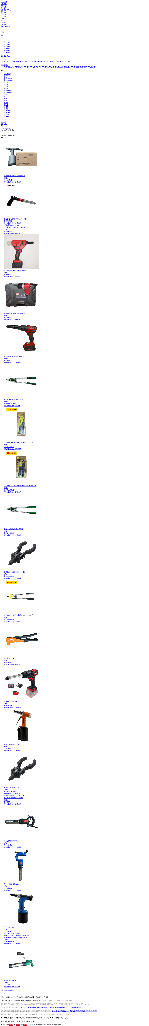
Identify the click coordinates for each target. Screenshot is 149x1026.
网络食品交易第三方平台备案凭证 (11, 1007)
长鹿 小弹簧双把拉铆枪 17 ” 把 (13, 529)
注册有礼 (8, 10)
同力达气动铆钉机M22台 (11, 884)
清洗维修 (7, 52)
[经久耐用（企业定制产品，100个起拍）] (21, 978)
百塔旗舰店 (7, 662)
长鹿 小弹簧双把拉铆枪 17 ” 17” (13, 399)
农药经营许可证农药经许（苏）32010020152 (83, 1011)
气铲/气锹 (38, 67)
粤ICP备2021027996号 (65, 1000)
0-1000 (3, 128)
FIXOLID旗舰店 (9, 941)
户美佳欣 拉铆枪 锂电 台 (11, 701)
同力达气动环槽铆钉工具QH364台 (14, 176)
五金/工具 (7, 56)
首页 (2, 56)
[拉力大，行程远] (21, 268)
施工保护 (67, 61)
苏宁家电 (7, 44)
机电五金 (30, 61)
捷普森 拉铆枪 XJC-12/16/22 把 (13, 798)
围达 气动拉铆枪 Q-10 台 (11, 744)
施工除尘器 (59, 67)
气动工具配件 (75, 67)
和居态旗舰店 (8, 221)
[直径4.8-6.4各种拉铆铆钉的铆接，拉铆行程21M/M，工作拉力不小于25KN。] (21, 174)
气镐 (5, 67)
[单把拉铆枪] (21, 440)
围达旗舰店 (7, 748)
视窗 (63, 61)
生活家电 (7, 50)
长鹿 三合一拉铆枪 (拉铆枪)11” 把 (14, 572)
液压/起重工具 (45, 61)
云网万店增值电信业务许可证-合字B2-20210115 (15, 1004)
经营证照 (25, 1007)
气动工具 (3, 59)
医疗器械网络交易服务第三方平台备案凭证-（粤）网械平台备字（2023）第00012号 (26, 1011)
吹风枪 (21, 67)
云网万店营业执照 (63, 1011)
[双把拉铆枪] (21, 613)
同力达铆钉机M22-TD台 (11, 841)
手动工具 (13, 61)
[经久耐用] (21, 354)
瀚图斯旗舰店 (8, 231)
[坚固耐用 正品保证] (21, 527)
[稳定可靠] (21, 656)
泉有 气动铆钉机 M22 (10, 980)
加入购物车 (17, 182)
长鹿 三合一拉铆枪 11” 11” (12, 787)
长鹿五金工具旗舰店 (10, 404)
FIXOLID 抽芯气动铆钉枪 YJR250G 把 (15, 937)
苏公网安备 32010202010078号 (49, 1000)
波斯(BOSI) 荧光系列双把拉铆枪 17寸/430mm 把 (18, 615)
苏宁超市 (7, 42)
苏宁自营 (7, 360)
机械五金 (53, 61)
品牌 (2, 70)
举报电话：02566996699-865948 (71, 1007)
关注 (12, 182)
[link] (2, 130)
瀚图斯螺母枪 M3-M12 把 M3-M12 (14, 313)
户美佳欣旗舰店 (9, 705)
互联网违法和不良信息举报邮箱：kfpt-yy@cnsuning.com (45, 1007)
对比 (7, 182)
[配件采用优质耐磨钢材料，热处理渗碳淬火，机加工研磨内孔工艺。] (21, 839)
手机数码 (7, 46)
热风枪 (12, 67)
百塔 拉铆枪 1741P (9, 658)
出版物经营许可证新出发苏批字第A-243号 (43, 1004)
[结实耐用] (14, 796)
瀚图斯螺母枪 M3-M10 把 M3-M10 (14, 227)
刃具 (34, 61)
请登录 (3, 10)
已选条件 (3, 120)
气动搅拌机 (66, 67)
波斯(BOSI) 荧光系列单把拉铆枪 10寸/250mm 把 (18, 442)
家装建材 (7, 48)
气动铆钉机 (4, 65)
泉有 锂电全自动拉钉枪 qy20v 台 (14, 356)
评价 (6, 178)
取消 (4, 122)
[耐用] (21, 742)
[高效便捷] (21, 699)
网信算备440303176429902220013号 (59, 1014)
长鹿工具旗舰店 (9, 533)
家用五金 (7, 61)
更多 (2, 124)
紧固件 (39, 61)
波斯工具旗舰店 (9, 447)
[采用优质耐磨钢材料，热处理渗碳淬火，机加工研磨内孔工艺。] (21, 882)
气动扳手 (32, 67)
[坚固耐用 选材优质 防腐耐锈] (21, 785)
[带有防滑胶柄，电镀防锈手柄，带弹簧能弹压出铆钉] (21, 397)
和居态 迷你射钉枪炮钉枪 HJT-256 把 (15, 219)
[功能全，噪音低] (21, 311)
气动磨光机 (45, 67)
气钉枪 (17, 67)
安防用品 (58, 61)
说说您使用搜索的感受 (9, 990)
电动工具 (18, 61)
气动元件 (26, 67)
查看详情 (17, 233)
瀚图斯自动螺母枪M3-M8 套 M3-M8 (15, 270)
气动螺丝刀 (52, 67)
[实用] (21, 217)
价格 (2, 126)
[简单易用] (16, 935)
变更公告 (55, 1011)
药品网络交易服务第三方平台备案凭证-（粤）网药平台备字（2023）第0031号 (24, 1014)
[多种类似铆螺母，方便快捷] (12, 225)
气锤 (8, 67)
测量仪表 (24, 61)
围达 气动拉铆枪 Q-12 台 (11, 927)
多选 (5, 124)
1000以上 (7, 128)
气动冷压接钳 (92, 67)
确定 (2, 122)
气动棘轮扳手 (83, 67)
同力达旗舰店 (8, 180)
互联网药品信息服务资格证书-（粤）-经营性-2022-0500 (73, 1004)
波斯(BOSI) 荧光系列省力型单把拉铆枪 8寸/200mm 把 (20, 486)
